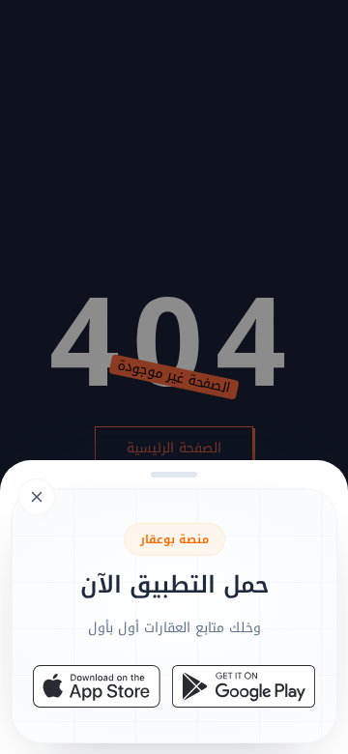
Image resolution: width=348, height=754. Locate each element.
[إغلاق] (174, 377)
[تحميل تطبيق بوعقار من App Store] (96, 686)
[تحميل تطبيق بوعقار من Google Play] (243, 686)
